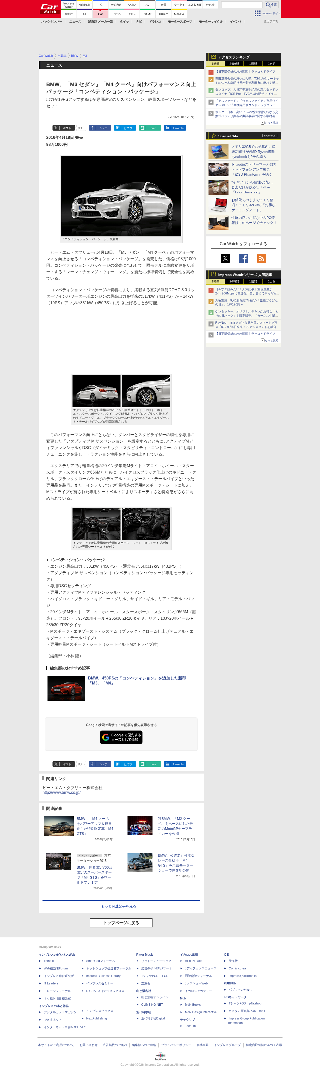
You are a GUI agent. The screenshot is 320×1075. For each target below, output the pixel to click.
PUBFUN (230, 983)
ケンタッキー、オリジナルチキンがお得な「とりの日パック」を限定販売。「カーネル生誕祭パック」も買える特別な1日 (246, 316)
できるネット (53, 1019)
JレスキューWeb (196, 983)
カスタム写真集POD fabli (247, 1011)
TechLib (190, 1026)
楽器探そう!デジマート (156, 968)
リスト (82, 128)
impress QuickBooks (242, 976)
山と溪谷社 (143, 991)
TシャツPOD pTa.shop (245, 1003)
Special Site (228, 136)
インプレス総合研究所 (59, 976)
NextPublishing (96, 1018)
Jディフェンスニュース (200, 968)
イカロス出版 (189, 954)
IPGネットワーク (235, 997)
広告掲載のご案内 (115, 1045)
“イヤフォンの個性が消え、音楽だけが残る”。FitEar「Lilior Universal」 (253, 187)
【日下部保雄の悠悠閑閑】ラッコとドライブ (245, 71)
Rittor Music (145, 954)
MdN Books (193, 1004)
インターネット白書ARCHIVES (65, 1027)
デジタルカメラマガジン (60, 1012)
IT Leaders (51, 983)
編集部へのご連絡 (144, 1045)
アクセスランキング (234, 57)
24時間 (234, 64)
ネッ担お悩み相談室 (57, 998)
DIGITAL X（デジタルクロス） (106, 991)
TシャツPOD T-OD (154, 976)
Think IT (49, 961)
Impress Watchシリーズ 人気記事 (245, 275)
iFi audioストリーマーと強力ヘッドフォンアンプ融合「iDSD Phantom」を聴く (254, 169)
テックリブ (187, 1019)
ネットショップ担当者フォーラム (108, 968)
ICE (226, 954)
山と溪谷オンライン (154, 997)
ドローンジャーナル (57, 991)
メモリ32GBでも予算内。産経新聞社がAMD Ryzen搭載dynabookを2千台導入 (254, 152)
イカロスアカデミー (198, 991)
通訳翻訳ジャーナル (198, 976)
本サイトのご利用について (56, 1045)
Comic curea (237, 968)
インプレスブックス (99, 1011)
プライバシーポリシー (176, 1045)
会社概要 (202, 1045)
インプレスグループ (227, 1045)
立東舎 (145, 983)
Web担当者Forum (56, 968)
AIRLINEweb (193, 961)
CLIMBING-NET (152, 1004)
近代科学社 (143, 1012)
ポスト (67, 128)
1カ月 (272, 64)
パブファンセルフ (241, 989)
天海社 (233, 961)
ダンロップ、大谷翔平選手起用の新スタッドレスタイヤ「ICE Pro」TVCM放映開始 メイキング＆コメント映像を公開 (246, 94)
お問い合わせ (89, 1045)
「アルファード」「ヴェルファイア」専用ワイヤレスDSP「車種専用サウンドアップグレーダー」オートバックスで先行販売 (246, 105)
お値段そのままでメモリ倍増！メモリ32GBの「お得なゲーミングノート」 (254, 205)
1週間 (253, 64)
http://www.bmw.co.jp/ (61, 792)
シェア (103, 128)
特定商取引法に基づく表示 (264, 1045)
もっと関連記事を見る (118, 906)
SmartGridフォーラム (100, 961)
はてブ (128, 128)
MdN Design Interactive (201, 1012)
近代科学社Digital (153, 1018)
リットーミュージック (156, 961)
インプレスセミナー (99, 983)
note (153, 128)
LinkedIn (178, 128)
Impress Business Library (103, 976)
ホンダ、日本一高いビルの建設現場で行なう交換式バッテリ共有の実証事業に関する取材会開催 (246, 116)
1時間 (216, 64)
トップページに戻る (121, 923)
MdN (183, 998)
